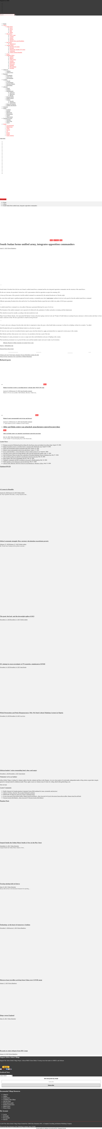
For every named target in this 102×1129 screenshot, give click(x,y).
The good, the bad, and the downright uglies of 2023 (17, 616)
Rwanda (12, 48)
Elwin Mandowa (12, 248)
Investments (9, 75)
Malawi (11, 58)
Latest (7, 54)
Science (8, 99)
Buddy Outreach (7, 791)
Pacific (8, 134)
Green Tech (9, 76)
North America (10, 135)
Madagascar (13, 44)
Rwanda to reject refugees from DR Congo (14, 1051)
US (7, 131)
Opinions (5, 107)
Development (9, 78)
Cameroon (12, 51)
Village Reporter (14, 437)
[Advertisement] (51, 186)
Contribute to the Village (9, 1099)
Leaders (5, 7)
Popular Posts (4, 801)
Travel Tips (9, 121)
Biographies (9, 85)
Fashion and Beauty (11, 105)
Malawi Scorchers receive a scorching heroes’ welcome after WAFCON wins (23, 387)
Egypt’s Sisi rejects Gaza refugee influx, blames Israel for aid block (64, 796)
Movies (11, 95)
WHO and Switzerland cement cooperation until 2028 (16, 448)
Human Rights (10, 97)
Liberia (11, 38)
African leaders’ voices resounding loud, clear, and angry (18, 770)
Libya (11, 28)
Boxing (8, 111)
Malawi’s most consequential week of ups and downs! (17, 418)
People (8, 88)
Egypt (11, 29)
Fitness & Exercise (11, 104)
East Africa (6, 6)
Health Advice (10, 98)
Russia (8, 132)
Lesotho (12, 61)
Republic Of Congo (15, 46)
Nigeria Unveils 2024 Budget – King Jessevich (15, 798)
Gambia (12, 36)
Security (12, 101)
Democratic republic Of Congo (17, 49)
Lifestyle (5, 9)
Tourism (8, 119)
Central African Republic (16, 52)
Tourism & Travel (7, 118)
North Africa (6, 10)
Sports (4, 108)
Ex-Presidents (9, 82)
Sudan (11, 32)
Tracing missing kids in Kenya (10, 884)
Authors (8, 71)
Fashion (8, 89)
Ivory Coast (12, 35)
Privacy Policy (7, 1108)
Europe (8, 129)
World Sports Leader (8, 1103)
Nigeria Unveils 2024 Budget (36, 798)
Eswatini (12, 68)
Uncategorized (10, 125)
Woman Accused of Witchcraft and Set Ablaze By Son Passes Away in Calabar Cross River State (27, 445)
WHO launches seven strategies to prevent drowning (16, 461)
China (7, 128)
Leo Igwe (22, 716)
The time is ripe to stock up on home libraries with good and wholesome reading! (23, 453)
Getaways (12, 92)
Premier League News (8, 1104)
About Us (5, 69)
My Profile (6, 1116)
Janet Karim (23, 391)
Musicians (12, 94)
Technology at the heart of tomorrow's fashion (15, 925)
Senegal (12, 39)
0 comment (29, 391)
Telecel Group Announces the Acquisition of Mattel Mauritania (16, 356)
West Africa (9, 33)
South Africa (13, 59)
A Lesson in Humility (7, 489)
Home (4, 23)
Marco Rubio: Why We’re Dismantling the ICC (15, 458)
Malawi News (6, 1106)
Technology (13, 102)
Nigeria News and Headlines (17, 41)
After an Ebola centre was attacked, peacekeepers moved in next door (22, 433)
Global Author (21, 493)
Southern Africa (7, 12)
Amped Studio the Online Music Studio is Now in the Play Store (21, 843)
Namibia (12, 65)
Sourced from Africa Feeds (7, 349)
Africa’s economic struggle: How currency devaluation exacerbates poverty (24, 541)
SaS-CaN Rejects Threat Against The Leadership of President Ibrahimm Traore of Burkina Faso (27, 455)
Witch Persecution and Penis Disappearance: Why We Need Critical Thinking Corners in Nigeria (31, 713)
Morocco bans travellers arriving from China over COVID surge (21, 980)
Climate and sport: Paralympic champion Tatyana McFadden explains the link (19, 355)
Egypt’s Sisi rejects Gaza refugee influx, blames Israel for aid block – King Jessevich (24, 796)
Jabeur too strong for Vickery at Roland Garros (23, 794)
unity (45, 331)
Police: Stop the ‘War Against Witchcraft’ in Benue (22, 793)
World (5, 3)
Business (5, 74)
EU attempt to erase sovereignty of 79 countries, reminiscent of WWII (22, 664)
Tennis (8, 115)
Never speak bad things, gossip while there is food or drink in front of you (21, 451)
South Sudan (50, 298)
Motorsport (9, 112)
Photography (9, 114)
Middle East (9, 127)
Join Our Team (7, 1101)
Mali (11, 31)
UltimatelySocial (61, 1128)
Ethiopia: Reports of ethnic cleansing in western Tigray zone (18, 343)
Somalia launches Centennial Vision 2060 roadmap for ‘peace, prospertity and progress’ (35, 791)
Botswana (12, 64)
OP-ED (8, 81)
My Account (6, 1117)
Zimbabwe (12, 62)
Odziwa (5, 793)
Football (8, 109)
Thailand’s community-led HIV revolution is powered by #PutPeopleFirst (21, 460)
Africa (4, 25)
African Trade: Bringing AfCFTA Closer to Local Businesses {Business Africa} (23, 463)
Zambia (11, 56)
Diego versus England (7, 1015)
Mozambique (13, 66)
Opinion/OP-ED (5, 466)
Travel (8, 122)
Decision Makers (10, 84)
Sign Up (5, 1119)
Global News (9, 72)
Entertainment (9, 91)
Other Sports (9, 117)
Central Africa (7, 4)
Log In (5, 1114)
